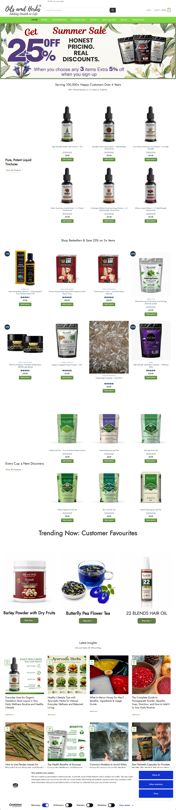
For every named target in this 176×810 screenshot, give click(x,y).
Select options (67, 159)
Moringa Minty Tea (151, 450)
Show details (124, 805)
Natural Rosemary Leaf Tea (109, 450)
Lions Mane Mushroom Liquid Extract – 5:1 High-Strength (151, 148)
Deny (156, 794)
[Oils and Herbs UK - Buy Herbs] (23, 10)
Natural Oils (78, 19)
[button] (148, 10)
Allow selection (156, 784)
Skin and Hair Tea (109, 510)
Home (34, 19)
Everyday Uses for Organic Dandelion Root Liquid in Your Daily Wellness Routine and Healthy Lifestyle (24, 702)
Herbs (44, 19)
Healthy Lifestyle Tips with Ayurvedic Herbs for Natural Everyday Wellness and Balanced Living (65, 702)
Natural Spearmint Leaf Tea (67, 510)
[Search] (113, 10)
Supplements (59, 19)
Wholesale (138, 19)
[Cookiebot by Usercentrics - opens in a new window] (15, 805)
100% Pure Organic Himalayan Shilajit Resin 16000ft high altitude (25, 366)
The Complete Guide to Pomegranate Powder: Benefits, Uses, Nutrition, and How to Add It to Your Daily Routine (151, 702)
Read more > (10, 715)
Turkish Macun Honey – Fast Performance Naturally (109, 292)
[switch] (68, 805)
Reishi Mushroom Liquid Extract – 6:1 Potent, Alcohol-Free (67, 209)
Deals (124, 19)
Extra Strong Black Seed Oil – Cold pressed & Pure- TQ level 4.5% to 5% (25, 292)
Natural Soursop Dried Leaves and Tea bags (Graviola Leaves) (151, 302)
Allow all (156, 775)
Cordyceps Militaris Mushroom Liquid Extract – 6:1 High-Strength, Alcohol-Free (109, 209)
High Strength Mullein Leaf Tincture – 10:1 (67, 147)
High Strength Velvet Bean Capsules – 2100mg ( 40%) (150, 366)
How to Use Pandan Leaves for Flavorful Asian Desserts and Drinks (24, 766)
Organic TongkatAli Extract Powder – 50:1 (67, 365)
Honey (94, 19)
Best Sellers (109, 19)
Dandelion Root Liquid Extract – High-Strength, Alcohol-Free (109, 148)
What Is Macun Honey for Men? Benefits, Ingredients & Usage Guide (107, 701)
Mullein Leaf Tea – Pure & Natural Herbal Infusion (67, 450)
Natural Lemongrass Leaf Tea (151, 510)
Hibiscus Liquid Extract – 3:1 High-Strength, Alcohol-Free (151, 209)
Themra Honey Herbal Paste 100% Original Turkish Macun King (67, 292)
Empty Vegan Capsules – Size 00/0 (109, 378)
